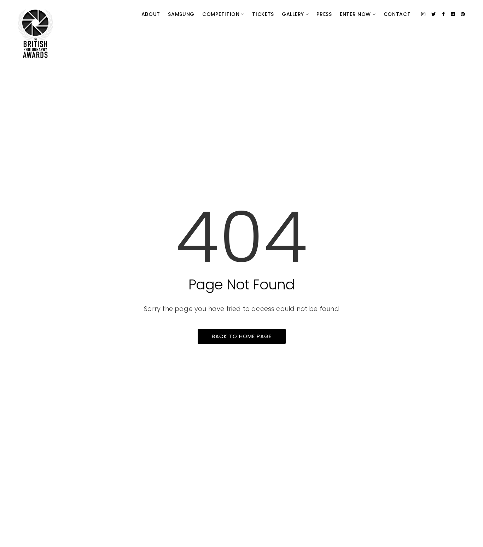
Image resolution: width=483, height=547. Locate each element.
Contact (397, 14)
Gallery (294, 14)
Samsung (181, 14)
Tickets (263, 14)
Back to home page (242, 336)
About (151, 14)
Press (324, 14)
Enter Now (356, 14)
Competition (221, 14)
